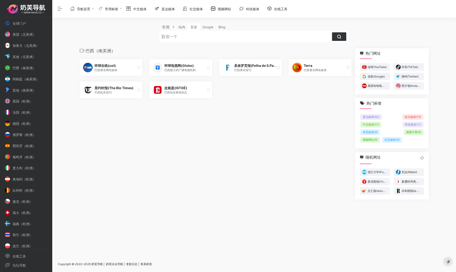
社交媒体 (392, 139)
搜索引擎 (413, 132)
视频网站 (370, 139)
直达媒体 (371, 117)
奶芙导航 (97, 264)
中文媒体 (371, 124)
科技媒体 (413, 124)
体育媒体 (370, 132)
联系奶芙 (146, 264)
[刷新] (422, 157)
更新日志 (132, 264)
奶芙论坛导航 (114, 264)
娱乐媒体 (413, 117)
